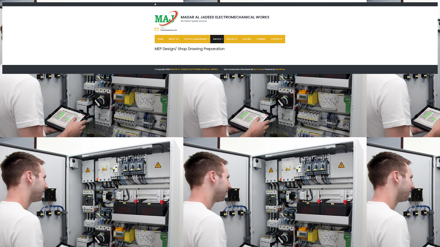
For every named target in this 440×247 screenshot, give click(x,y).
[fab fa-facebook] (155, 4)
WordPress (280, 69)
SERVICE (217, 39)
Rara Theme (259, 69)
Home (160, 39)
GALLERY (247, 39)
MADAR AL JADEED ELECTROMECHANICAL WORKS (225, 17)
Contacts (276, 39)
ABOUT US (174, 39)
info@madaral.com (169, 30)
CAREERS (261, 39)
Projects (232, 39)
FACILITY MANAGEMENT (196, 39)
